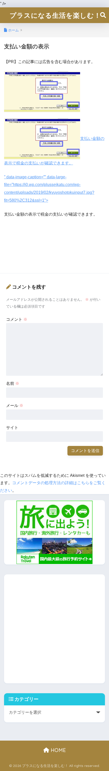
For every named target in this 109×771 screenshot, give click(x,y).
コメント (16, 319)
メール (14, 405)
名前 (12, 383)
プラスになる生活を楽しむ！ (55, 15)
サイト (12, 427)
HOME (57, 750)
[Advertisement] (54, 240)
